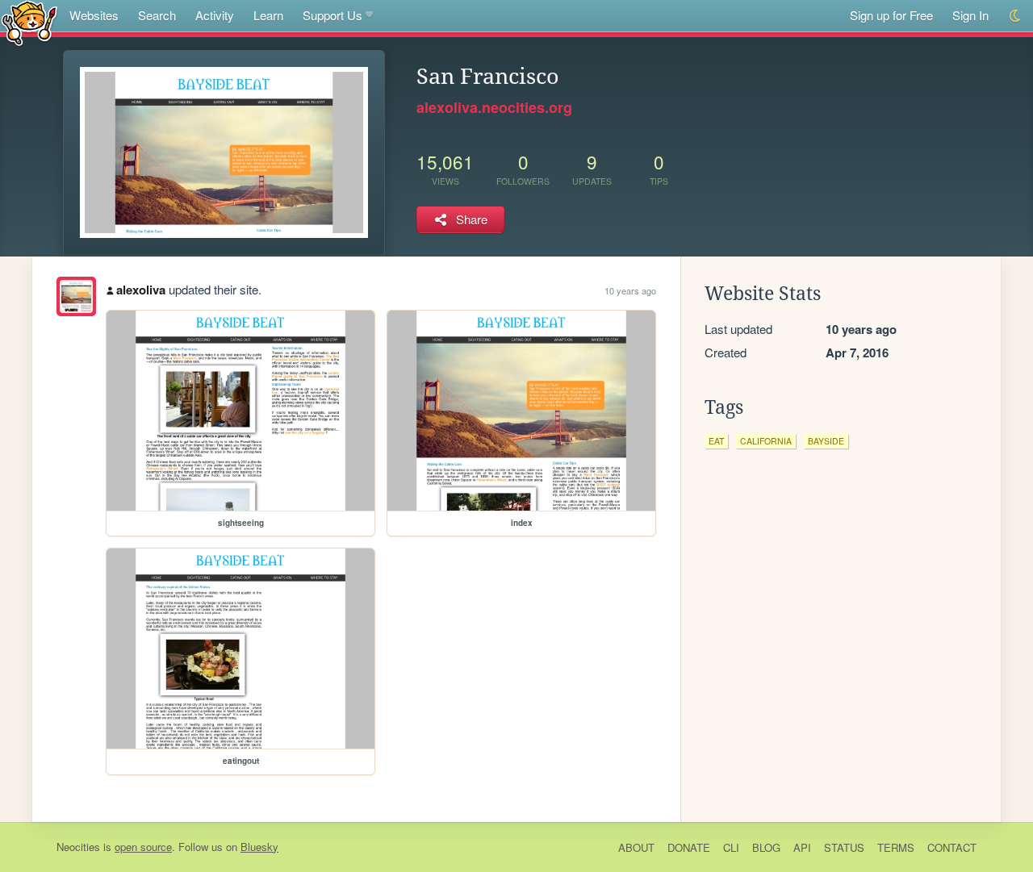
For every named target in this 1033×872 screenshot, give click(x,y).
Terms (895, 847)
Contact (952, 847)
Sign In (970, 14)
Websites (94, 14)
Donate (688, 847)
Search (157, 14)
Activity (214, 14)
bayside (826, 441)
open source (143, 846)
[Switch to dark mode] (1015, 15)
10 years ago (630, 290)
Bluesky (259, 846)
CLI (731, 847)
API (802, 847)
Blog (766, 847)
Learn (268, 14)
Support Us (332, 14)
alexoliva (140, 289)
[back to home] (29, 22)
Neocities (78, 846)
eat (716, 441)
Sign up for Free (891, 14)
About (636, 847)
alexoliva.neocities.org (494, 107)
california (766, 441)
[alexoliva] (76, 296)
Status (844, 847)
